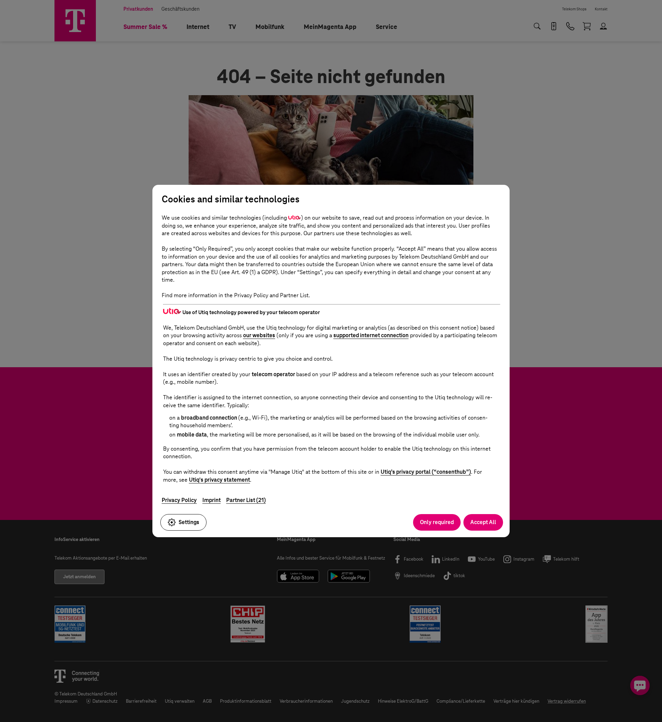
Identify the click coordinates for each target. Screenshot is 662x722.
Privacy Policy (179, 500)
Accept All (483, 522)
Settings (189, 522)
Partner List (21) (246, 500)
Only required (437, 522)
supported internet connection (371, 335)
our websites (259, 335)
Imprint (211, 500)
